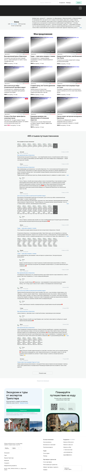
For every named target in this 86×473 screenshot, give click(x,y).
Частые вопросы (47, 442)
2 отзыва (73, 114)
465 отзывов (14, 24)
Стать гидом (46, 453)
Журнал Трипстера (8, 458)
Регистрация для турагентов (50, 464)
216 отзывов (19, 54)
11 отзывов (73, 54)
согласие (22, 412)
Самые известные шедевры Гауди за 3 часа (28, 362)
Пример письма (24, 403)
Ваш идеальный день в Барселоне (26, 155)
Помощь (68, 2)
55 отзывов (19, 83)
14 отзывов (20, 114)
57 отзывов (45, 83)
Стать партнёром (47, 462)
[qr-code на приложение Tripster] (20, 448)
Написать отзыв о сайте (67, 468)
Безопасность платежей (49, 444)
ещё (68, 175)
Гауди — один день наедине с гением (26, 228)
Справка (45, 469)
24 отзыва (72, 83)
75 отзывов (46, 54)
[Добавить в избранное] (6, 51)
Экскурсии (6, 452)
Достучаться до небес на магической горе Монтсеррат (31, 195)
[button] (79, 2)
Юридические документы (10, 465)
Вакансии (6, 460)
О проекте (62, 2)
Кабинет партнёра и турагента (50, 467)
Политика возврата (48, 447)
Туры (5, 455)
